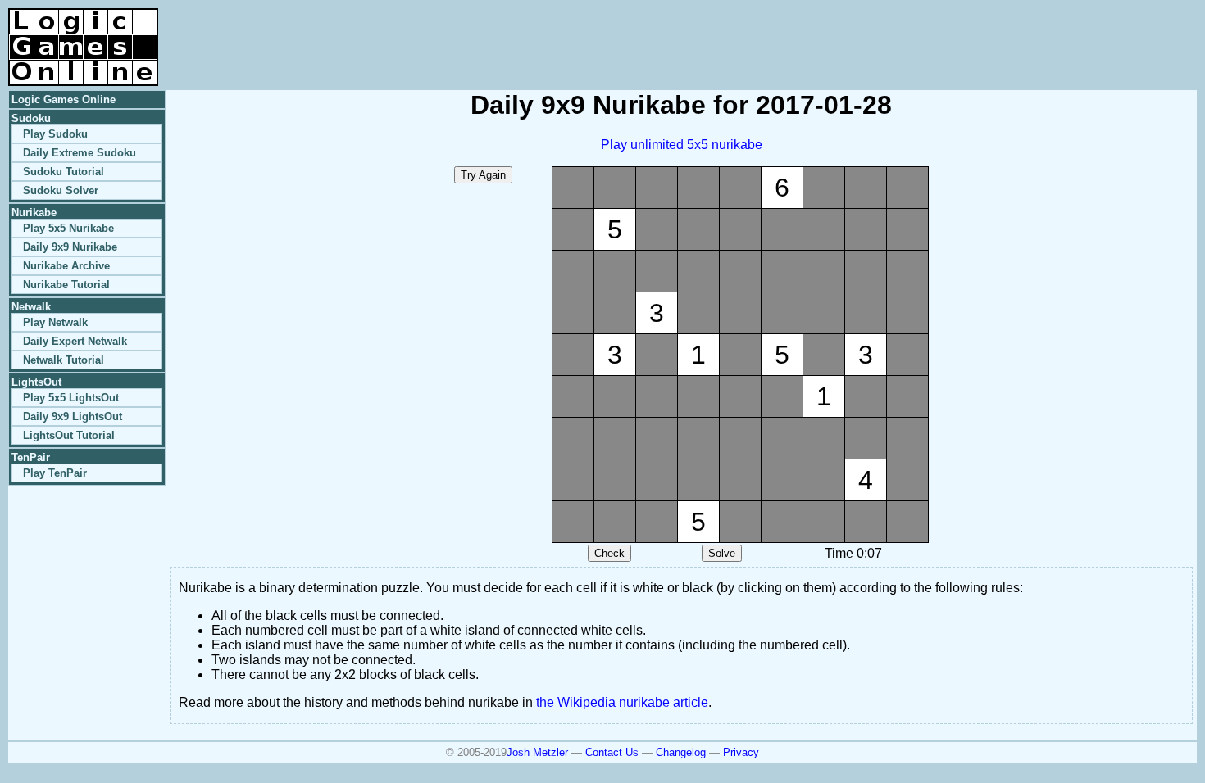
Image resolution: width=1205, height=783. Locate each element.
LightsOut (36, 382)
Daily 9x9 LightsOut (72, 416)
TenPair (30, 457)
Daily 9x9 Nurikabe (70, 247)
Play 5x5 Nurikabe (68, 228)
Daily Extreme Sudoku (79, 153)
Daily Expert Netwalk (75, 341)
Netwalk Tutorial (63, 360)
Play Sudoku (55, 134)
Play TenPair (55, 473)
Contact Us (612, 752)
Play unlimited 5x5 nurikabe (681, 145)
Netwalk (31, 307)
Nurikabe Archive (66, 266)
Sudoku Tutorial (63, 171)
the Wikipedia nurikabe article (622, 702)
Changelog (681, 752)
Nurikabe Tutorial (66, 284)
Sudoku (31, 118)
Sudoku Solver (60, 190)
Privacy (741, 752)
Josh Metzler (537, 752)
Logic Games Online (63, 99)
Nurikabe (34, 212)
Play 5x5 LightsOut (71, 398)
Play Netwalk (55, 322)
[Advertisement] (1005, 32)
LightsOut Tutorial (69, 435)
